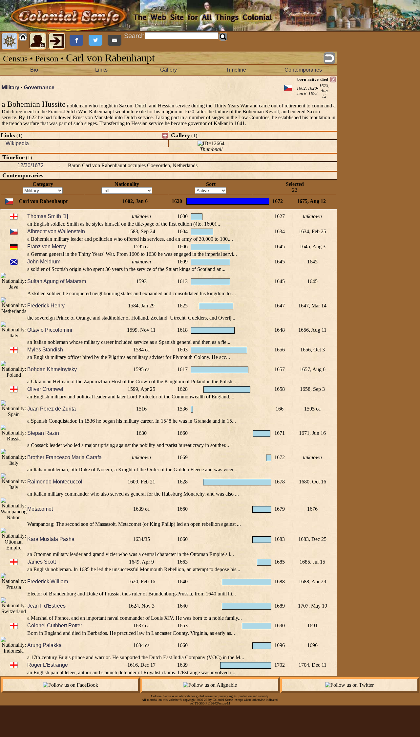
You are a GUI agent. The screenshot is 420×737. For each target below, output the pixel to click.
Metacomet (40, 509)
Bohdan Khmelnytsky (52, 369)
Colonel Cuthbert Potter (54, 625)
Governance (39, 87)
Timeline (236, 70)
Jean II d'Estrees (46, 606)
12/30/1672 (30, 165)
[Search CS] (223, 36)
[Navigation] (9, 41)
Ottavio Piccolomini (49, 330)
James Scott (41, 562)
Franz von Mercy (46, 246)
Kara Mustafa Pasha (50, 539)
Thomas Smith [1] (47, 216)
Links (101, 70)
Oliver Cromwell (46, 389)
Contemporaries (303, 70)
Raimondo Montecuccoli (55, 481)
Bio (34, 70)
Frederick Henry (46, 305)
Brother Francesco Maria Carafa (64, 457)
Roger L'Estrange (47, 665)
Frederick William (47, 581)
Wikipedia (17, 143)
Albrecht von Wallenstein (56, 231)
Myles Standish (45, 349)
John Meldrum (43, 261)
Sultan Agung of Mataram (56, 281)
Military (10, 87)
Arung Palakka (44, 645)
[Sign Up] (38, 41)
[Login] (57, 41)
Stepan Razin (43, 433)
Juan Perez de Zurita (51, 409)
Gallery (168, 70)
